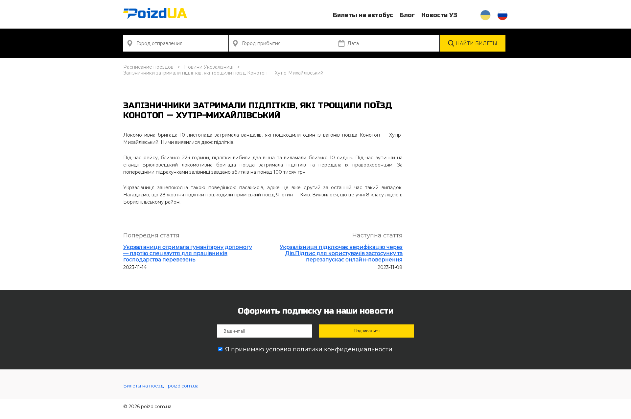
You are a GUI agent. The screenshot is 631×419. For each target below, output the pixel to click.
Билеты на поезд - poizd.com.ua (161, 386)
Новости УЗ (439, 15)
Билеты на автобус (363, 15)
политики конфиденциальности (342, 349)
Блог (407, 15)
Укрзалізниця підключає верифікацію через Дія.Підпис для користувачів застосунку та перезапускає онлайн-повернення (341, 253)
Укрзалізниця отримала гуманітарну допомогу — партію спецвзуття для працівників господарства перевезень (187, 253)
